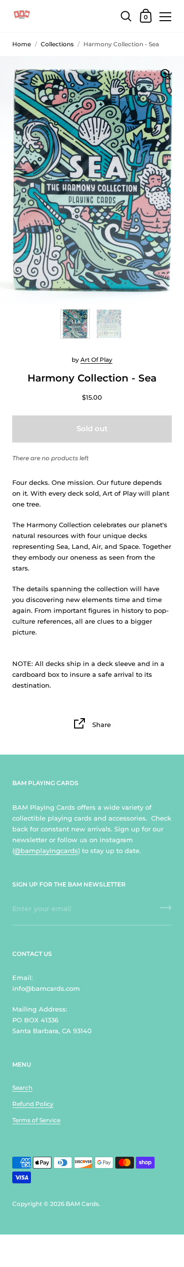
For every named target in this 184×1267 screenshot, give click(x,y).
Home (21, 44)
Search (22, 1087)
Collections (57, 44)
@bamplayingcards (46, 851)
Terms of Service (36, 1120)
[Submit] (166, 911)
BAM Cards (82, 1203)
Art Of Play (96, 359)
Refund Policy (32, 1104)
